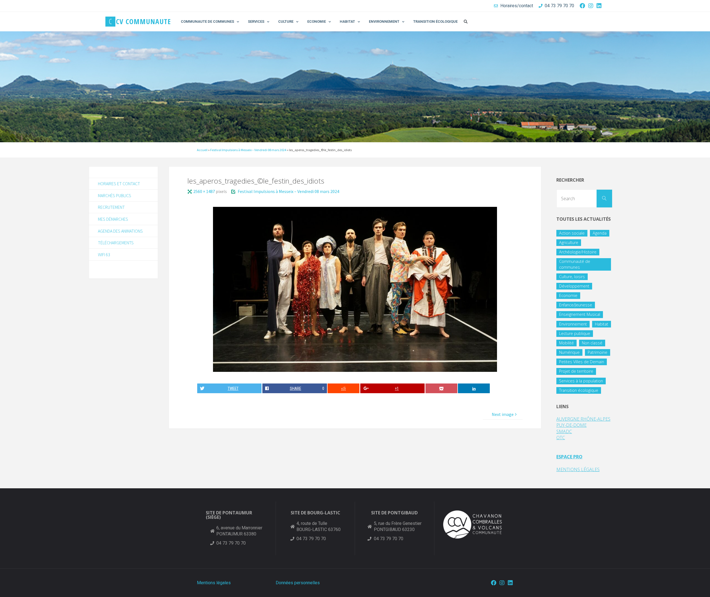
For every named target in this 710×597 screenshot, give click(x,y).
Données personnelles (298, 582)
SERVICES (256, 21)
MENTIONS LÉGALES (578, 469)
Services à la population (581, 380)
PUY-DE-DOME (571, 425)
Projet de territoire (576, 371)
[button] (465, 21)
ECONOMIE (316, 21)
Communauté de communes (574, 264)
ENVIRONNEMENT (384, 21)
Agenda (600, 233)
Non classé (592, 343)
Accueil (202, 150)
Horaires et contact (119, 183)
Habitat (601, 324)
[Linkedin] (599, 6)
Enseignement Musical (579, 314)
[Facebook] (582, 6)
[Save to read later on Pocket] (441, 388)
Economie (568, 295)
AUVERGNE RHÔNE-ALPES (583, 419)
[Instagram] (591, 6)
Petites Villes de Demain (581, 361)
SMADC (564, 431)
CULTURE (285, 21)
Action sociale (572, 233)
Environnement (573, 324)
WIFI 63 (104, 254)
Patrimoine (597, 352)
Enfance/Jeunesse (575, 305)
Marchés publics (114, 195)
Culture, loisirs (572, 276)
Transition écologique (578, 390)
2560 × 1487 (204, 191)
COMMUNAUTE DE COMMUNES (207, 21)
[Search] (604, 198)
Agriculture (568, 242)
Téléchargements (116, 242)
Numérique (569, 352)
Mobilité (566, 343)
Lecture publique (574, 333)
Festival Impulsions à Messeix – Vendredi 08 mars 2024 (248, 150)
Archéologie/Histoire (578, 252)
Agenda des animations (120, 231)
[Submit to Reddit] (343, 388)
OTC (560, 438)
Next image (503, 414)
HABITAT (347, 21)
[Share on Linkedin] (474, 388)
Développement (574, 286)
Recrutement (111, 207)
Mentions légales (214, 582)
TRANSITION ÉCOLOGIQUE (435, 21)
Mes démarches (113, 219)
